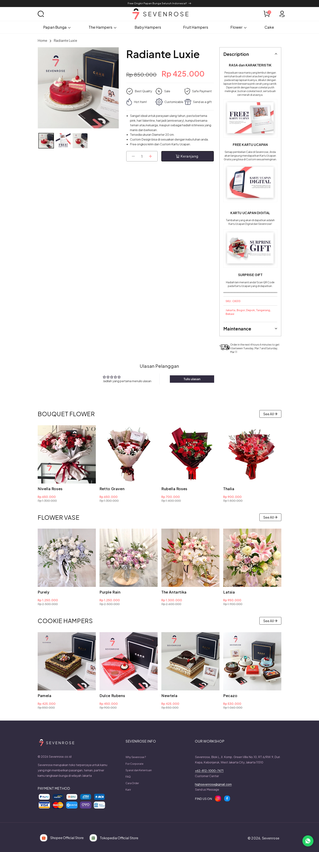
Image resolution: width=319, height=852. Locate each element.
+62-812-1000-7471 (209, 770)
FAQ (128, 776)
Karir (128, 789)
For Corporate (134, 763)
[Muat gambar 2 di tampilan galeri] (63, 140)
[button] (45, 14)
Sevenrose (270, 838)
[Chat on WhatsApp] (307, 840)
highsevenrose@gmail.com (213, 784)
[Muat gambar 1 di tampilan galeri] (46, 140)
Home (42, 40)
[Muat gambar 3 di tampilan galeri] (80, 140)
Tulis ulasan (191, 379)
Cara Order (132, 783)
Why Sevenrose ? (136, 757)
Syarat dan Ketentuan (139, 770)
